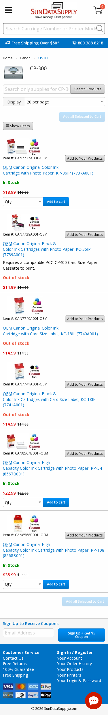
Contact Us (13, 658)
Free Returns (15, 663)
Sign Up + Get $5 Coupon (81, 635)
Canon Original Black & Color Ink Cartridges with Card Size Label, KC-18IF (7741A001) (49, 399)
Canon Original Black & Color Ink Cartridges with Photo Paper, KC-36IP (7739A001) (47, 249)
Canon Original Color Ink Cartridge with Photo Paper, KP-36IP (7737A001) (48, 170)
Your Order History (74, 663)
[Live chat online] (93, 700)
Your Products (70, 669)
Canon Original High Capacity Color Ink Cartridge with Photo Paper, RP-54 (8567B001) (52, 468)
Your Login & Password (79, 680)
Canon (25, 58)
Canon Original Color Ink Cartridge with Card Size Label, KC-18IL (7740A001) (50, 330)
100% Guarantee (18, 669)
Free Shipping (15, 675)
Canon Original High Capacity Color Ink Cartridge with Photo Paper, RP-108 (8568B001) (53, 550)
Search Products (87, 89)
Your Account (69, 658)
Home (8, 58)
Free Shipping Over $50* (35, 43)
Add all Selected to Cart (82, 116)
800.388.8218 (90, 43)
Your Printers (69, 675)
